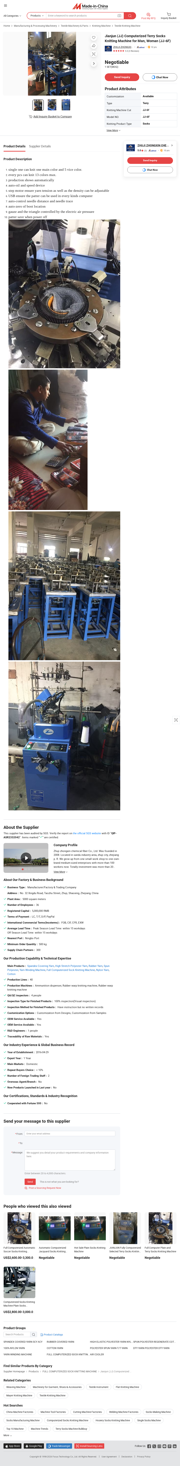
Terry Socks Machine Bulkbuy (71, 1428)
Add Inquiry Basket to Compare (52, 116)
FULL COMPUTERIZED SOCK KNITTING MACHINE (68, 1354)
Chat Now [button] (162, 77)
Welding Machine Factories (123, 1412)
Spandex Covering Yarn (40, 966)
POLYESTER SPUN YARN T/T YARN (109, 1348)
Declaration (126, 1456)
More (7, 1435)
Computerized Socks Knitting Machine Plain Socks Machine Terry (19, 1305)
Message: (17, 1152)
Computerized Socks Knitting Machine (67, 1420)
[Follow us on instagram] (159, 1446)
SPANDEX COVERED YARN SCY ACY (23, 1341)
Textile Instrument (98, 1387)
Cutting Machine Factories (87, 1412)
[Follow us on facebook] (149, 1446)
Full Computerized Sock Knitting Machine (71, 970)
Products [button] (36, 15)
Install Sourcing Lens (91, 1446)
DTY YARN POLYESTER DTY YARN (151, 1348)
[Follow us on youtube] (164, 1446)
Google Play (33, 1446)
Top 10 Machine (15, 1428)
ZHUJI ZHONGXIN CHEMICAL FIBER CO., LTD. (123, 47)
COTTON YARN (55, 1348)
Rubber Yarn (95, 966)
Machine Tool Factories (53, 1412)
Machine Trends (39, 1428)
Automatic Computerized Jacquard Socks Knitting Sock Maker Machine (52, 1251)
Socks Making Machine (158, 1412)
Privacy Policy (143, 1456)
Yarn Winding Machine (32, 970)
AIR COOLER (97, 1354)
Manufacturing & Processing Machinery (35, 25)
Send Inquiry (122, 77)
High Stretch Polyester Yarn (71, 966)
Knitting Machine (101, 25)
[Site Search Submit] (130, 15)
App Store (12, 1446)
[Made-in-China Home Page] (90, 6)
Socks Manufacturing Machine (23, 1420)
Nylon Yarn (102, 970)
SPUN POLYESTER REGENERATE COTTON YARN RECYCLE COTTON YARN (154, 1341)
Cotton (11, 974)
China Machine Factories (19, 1412)
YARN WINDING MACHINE (18, 1354)
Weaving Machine (15, 1387)
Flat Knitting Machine (127, 1387)
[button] (5, 6)
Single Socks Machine (149, 1420)
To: (21, 1143)
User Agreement (109, 1456)
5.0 (142, 150)
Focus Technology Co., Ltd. (65, 1456)
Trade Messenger (59, 1446)
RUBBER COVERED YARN (60, 1341)
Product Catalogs (53, 1334)
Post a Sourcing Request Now (43, 1188)
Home (7, 25)
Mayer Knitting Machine (19, 1395)
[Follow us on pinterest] (169, 1446)
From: (20, 1133)
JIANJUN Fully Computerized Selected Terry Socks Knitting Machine (125, 1251)
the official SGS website (87, 833)
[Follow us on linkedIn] (174, 1446)
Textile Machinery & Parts (74, 25)
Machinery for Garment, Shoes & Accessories (57, 1387)
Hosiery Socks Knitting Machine (113, 1420)
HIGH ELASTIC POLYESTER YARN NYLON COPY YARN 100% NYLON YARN (111, 1341)
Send (30, 1181)
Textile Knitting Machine (127, 25)
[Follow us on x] (154, 1446)
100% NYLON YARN (14, 1348)
